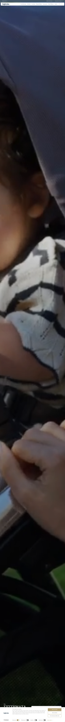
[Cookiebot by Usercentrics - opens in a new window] (6, 720)
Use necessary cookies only (54, 715)
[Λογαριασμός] (62, 4)
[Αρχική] (5, 4)
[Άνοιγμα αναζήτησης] (59, 4)
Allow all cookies (54, 709)
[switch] (27, 720)
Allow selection (54, 712)
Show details (49, 720)
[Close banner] (63, 708)
